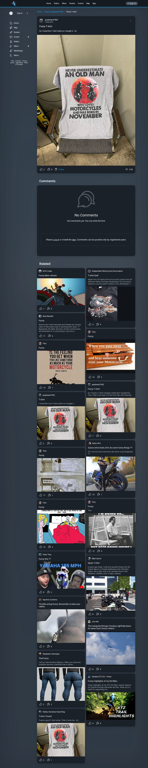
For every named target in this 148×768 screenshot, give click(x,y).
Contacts (18, 61)
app (74, 239)
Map (88, 3)
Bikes (64, 3)
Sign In (133, 3)
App (94, 3)
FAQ (12, 61)
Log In (56, 239)
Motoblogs (18, 51)
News (16, 55)
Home (48, 3)
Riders (56, 3)
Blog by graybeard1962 (54, 12)
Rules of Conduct (21, 63)
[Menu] (130, 20)
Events (80, 3)
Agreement (19, 62)
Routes (72, 3)
